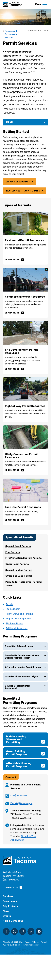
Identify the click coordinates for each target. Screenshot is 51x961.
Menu (9, 122)
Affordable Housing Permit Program (23, 667)
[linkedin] (30, 931)
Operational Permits (17, 564)
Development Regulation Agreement (17, 687)
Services (8, 896)
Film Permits (12, 552)
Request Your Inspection (18, 618)
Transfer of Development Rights (22, 676)
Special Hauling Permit (18, 570)
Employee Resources (33, 945)
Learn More (12, 259)
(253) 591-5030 (18, 795)
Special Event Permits (18, 546)
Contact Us (10, 887)
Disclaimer (17, 945)
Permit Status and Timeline (19, 613)
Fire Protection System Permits (23, 558)
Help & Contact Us (13, 921)
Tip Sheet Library (14, 623)
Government (10, 901)
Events (7, 916)
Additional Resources (16, 628)
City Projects (10, 906)
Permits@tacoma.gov (21, 803)
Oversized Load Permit (18, 575)
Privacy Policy (40, 942)
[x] (14, 931)
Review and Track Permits (23, 190)
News (6, 911)
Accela (9, 604)
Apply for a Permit (18, 181)
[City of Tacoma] (12, 4)
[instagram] (22, 931)
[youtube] (39, 931)
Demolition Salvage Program (19, 646)
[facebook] (6, 931)
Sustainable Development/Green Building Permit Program (22, 656)
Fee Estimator (13, 608)
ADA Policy (7, 945)
